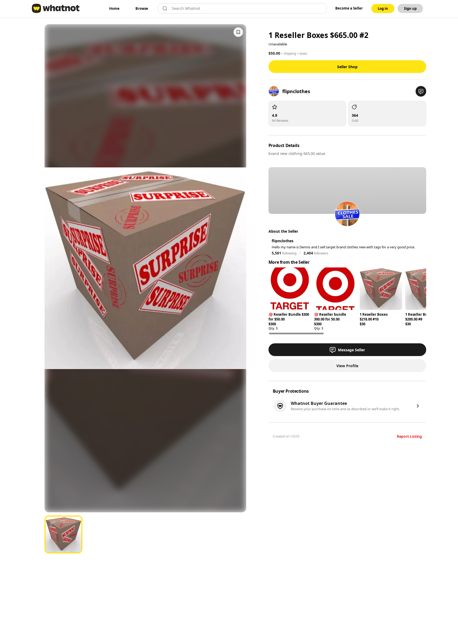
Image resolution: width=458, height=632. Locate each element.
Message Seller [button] (351, 349)
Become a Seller (349, 8)
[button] (421, 91)
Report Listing (409, 436)
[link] (114, 8)
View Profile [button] (347, 365)
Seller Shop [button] (347, 66)
